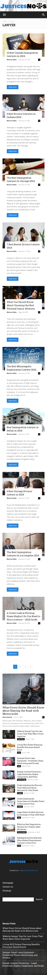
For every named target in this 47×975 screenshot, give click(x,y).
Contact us (8, 886)
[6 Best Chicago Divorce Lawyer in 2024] (23, 483)
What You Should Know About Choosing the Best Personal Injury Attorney (21, 305)
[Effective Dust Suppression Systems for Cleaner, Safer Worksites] (9, 827)
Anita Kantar (7, 717)
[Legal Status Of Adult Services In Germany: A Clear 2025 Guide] (9, 815)
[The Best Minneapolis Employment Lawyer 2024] (23, 358)
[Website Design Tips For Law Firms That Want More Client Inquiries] (9, 734)
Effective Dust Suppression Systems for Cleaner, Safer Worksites (29, 827)
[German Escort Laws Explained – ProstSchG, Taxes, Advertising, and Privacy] (9, 761)
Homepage (8, 882)
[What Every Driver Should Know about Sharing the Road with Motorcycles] (23, 689)
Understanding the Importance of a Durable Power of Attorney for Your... (30, 801)
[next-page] (31, 667)
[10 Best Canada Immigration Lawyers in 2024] (23, 45)
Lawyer (20, 793)
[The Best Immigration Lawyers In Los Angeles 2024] (23, 544)
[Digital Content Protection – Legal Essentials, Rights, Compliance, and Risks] (9, 775)
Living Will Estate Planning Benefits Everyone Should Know (29, 747)
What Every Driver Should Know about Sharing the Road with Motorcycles (23, 711)
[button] (4, 14)
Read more (13, 87)
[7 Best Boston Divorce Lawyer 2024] (23, 235)
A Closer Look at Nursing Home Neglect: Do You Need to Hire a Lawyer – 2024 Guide (23, 616)
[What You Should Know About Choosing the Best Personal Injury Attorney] (23, 297)
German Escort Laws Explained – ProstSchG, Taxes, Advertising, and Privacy (30, 760)
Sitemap (7, 890)
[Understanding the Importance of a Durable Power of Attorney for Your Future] (9, 802)
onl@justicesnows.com (28, 870)
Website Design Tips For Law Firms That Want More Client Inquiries (30, 733)
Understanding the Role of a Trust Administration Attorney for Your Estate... (29, 787)
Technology (21, 779)
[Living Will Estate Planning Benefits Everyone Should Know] (9, 748)
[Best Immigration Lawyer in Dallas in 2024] (23, 419)
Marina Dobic (12, 60)
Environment (22, 832)
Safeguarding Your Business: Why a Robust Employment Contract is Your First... (29, 840)
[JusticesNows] (23, 6)
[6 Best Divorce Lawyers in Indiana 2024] (23, 106)
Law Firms (21, 739)
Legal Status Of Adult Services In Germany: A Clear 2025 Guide (30, 813)
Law (4, 703)
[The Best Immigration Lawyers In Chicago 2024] (23, 170)
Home (5, 21)
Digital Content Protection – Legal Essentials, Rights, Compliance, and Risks (29, 774)
